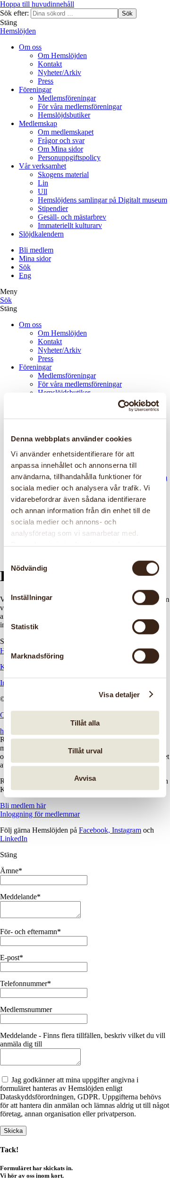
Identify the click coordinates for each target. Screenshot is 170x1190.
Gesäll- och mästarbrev (72, 217)
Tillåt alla (85, 723)
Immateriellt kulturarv (70, 225)
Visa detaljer (119, 694)
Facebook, (95, 830)
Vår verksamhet (42, 166)
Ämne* (11, 871)
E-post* (11, 958)
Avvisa (85, 778)
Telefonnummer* (25, 983)
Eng (25, 275)
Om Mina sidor (60, 149)
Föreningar (35, 89)
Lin (43, 183)
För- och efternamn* (30, 932)
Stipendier (53, 208)
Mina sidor (35, 258)
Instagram (126, 830)
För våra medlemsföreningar (80, 106)
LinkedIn (13, 839)
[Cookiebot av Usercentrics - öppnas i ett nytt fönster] (120, 405)
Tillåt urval (85, 750)
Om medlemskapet (66, 132)
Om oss (30, 47)
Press (45, 81)
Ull (42, 191)
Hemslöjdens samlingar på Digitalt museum (102, 200)
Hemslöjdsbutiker (64, 115)
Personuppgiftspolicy (69, 157)
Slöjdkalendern (41, 234)
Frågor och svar (61, 140)
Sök (127, 13)
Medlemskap (38, 123)
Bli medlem (36, 250)
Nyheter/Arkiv (59, 72)
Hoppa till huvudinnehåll (37, 4)
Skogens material (63, 174)
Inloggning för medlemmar (40, 814)
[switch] (145, 597)
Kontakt (50, 64)
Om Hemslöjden (62, 55)
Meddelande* (20, 897)
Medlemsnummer (26, 1009)
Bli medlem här (23, 806)
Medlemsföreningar (67, 98)
